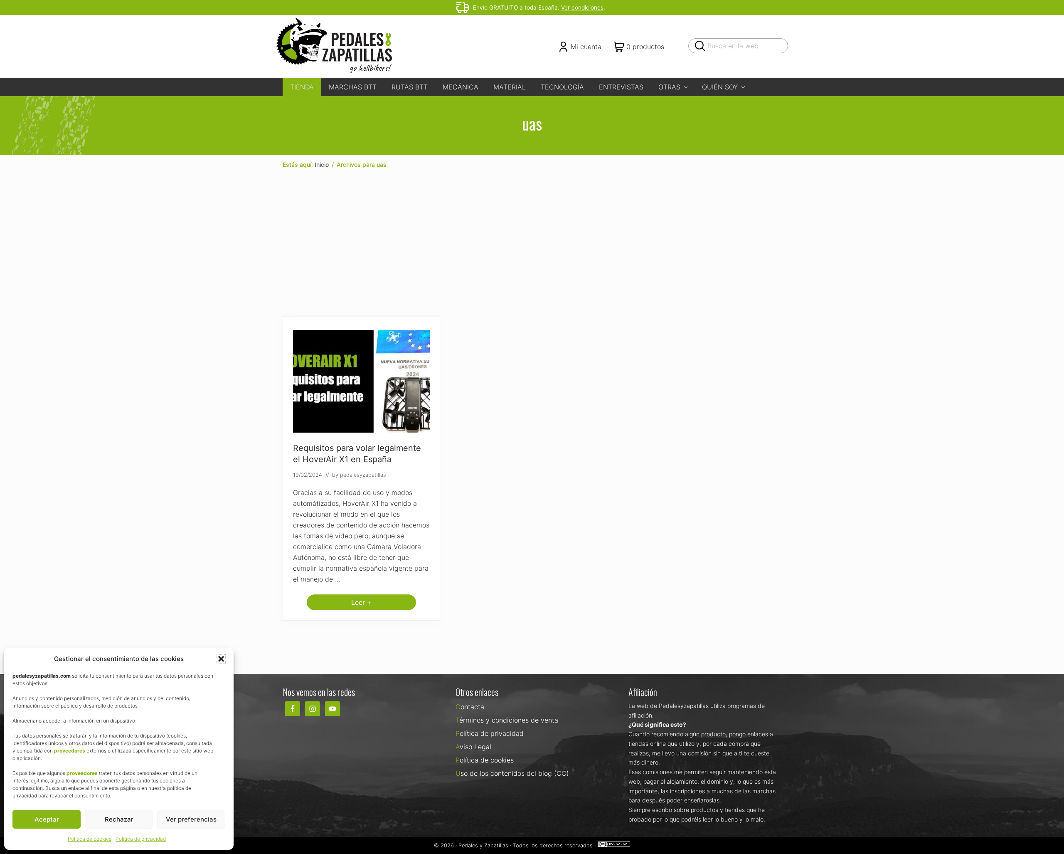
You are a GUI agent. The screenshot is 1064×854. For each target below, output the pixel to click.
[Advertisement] (532, 243)
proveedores (69, 751)
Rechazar (119, 819)
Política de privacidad (141, 839)
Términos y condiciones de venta (507, 720)
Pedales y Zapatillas (483, 845)
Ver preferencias (191, 819)
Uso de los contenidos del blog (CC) (512, 773)
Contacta (470, 707)
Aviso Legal (473, 747)
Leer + (361, 604)
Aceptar (46, 819)
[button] (221, 659)
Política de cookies (89, 839)
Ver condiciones (582, 7)
